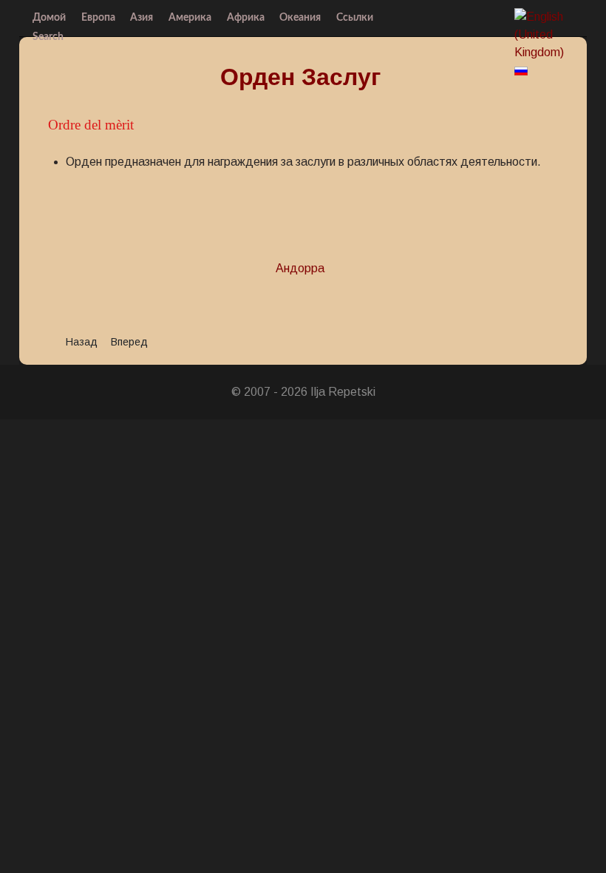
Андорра (300, 268)
